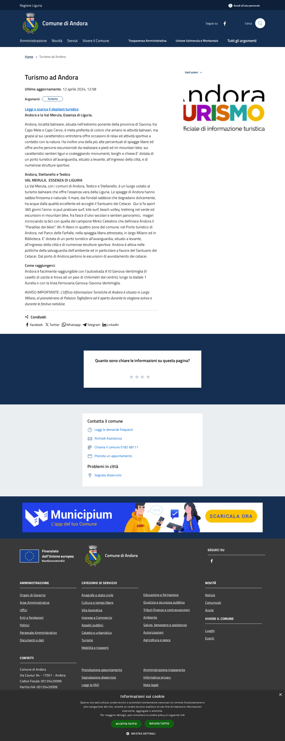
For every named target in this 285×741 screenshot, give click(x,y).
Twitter (54, 324)
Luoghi (210, 630)
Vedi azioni (192, 72)
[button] (142, 733)
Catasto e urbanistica (97, 632)
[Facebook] (223, 23)
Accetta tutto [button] (126, 724)
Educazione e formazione (161, 594)
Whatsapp (73, 324)
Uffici (23, 610)
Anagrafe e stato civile (97, 594)
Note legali (151, 684)
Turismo (87, 640)
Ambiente (150, 617)
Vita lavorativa (92, 610)
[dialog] (142, 715)
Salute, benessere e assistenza (165, 624)
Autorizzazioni (153, 632)
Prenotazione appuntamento (102, 669)
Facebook (36, 324)
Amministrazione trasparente (164, 669)
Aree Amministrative (34, 602)
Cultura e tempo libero (97, 602)
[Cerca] (260, 23)
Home (29, 56)
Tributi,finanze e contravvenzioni (166, 609)
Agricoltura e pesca (156, 639)
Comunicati (213, 602)
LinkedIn (113, 324)
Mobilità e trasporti (95, 647)
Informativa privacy (157, 677)
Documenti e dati (32, 640)
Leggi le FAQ (90, 684)
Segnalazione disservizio (99, 677)
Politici (24, 625)
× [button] (280, 694)
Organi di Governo (32, 594)
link (182, 715)
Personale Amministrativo (38, 632)
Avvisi (209, 610)
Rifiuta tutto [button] (159, 723)
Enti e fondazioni (32, 617)
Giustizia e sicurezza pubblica (164, 602)
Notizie (210, 594)
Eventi (209, 638)
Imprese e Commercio (97, 617)
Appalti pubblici (92, 625)
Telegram (93, 324)
